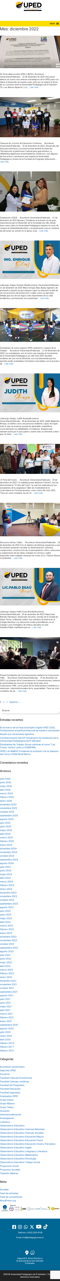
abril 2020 (5, 1039)
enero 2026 (6, 800)
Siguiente (14, 702)
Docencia (5, 1074)
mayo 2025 (6, 830)
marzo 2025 (6, 837)
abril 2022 (5, 966)
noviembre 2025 (8, 808)
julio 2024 (5, 866)
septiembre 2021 (9, 991)
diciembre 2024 (8, 848)
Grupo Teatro (7, 1107)
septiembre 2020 (9, 1024)
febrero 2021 (7, 1017)
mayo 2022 (6, 962)
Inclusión (4, 1110)
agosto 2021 (7, 995)
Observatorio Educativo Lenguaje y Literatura (23, 1151)
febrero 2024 (7, 885)
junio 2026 (5, 782)
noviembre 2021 (8, 984)
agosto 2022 (7, 951)
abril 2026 (5, 789)
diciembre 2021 (8, 980)
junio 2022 (5, 958)
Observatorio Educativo (12, 1125)
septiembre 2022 (9, 947)
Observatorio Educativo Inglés (16, 1147)
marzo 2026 (6, 793)
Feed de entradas (9, 1193)
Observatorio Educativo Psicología (18, 1158)
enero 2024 (6, 889)
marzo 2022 (6, 969)
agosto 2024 (7, 863)
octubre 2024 (7, 855)
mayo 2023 (6, 918)
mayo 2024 (6, 874)
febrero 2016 (7, 1050)
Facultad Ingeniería (10, 1092)
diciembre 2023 (8, 892)
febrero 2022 (7, 973)
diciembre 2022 (8, 936)
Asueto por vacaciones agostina (17, 734)
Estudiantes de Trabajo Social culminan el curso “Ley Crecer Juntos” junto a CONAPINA (27, 746)
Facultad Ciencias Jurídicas (14, 1081)
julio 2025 (5, 822)
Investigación (7, 1118)
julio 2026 (5, 778)
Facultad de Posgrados (12, 1085)
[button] (52, 23)
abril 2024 (5, 878)
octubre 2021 (7, 988)
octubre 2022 (7, 944)
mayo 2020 (6, 1035)
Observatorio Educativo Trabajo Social (20, 1162)
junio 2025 (5, 826)
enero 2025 (6, 845)
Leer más (34, 87)
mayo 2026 (6, 786)
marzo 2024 (6, 881)
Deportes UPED (8, 1070)
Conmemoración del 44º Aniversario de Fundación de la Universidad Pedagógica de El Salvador (29, 739)
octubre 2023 (7, 899)
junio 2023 (5, 914)
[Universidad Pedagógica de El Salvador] (29, 6)
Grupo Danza (7, 1099)
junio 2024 (5, 870)
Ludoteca (5, 1122)
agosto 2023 (7, 907)
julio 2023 (5, 911)
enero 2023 (6, 933)
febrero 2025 (7, 841)
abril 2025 (5, 833)
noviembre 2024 (8, 852)
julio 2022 (5, 955)
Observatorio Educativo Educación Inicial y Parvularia (27, 1143)
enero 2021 (6, 1021)
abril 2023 (5, 922)
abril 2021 (5, 1010)
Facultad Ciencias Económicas (16, 1077)
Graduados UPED (9, 1096)
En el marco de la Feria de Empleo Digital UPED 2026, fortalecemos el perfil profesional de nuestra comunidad (29, 729)
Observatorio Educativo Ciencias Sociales (22, 1132)
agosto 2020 (7, 1028)
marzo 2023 (6, 925)
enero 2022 (6, 977)
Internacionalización (10, 1114)
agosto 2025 (7, 819)
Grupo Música (7, 1103)
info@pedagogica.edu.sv (33, 1237)
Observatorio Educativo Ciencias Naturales (22, 1129)
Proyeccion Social (9, 1166)
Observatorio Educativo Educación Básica (22, 1136)
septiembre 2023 (9, 903)
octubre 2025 (7, 811)
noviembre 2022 (8, 940)
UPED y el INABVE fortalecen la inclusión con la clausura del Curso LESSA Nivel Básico (29, 753)
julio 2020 (5, 1032)
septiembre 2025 (9, 815)
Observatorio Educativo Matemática (19, 1155)
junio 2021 (5, 1002)
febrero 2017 (7, 1046)
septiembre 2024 (9, 859)
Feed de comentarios (11, 1197)
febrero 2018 (7, 1043)
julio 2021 (5, 999)
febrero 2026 (7, 797)
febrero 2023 (7, 929)
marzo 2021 (6, 1013)
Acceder (4, 1189)
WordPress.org (8, 1200)
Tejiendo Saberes (9, 1173)
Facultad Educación (10, 1088)
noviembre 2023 (8, 896)
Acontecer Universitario (12, 1066)
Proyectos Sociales (10, 1169)
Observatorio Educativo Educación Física (21, 1140)
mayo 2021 (6, 1006)
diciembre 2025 (8, 804)
